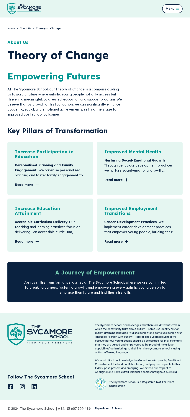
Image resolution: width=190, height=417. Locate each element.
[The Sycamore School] (24, 9)
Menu (170, 9)
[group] (11, 29)
